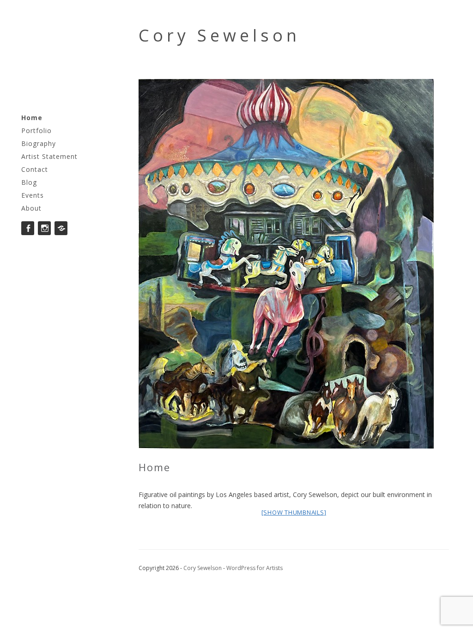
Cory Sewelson (219, 35)
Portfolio (36, 130)
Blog (29, 182)
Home (31, 117)
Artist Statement (49, 156)
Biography (38, 143)
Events (32, 195)
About (31, 208)
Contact (34, 169)
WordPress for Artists (254, 568)
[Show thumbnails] (294, 512)
